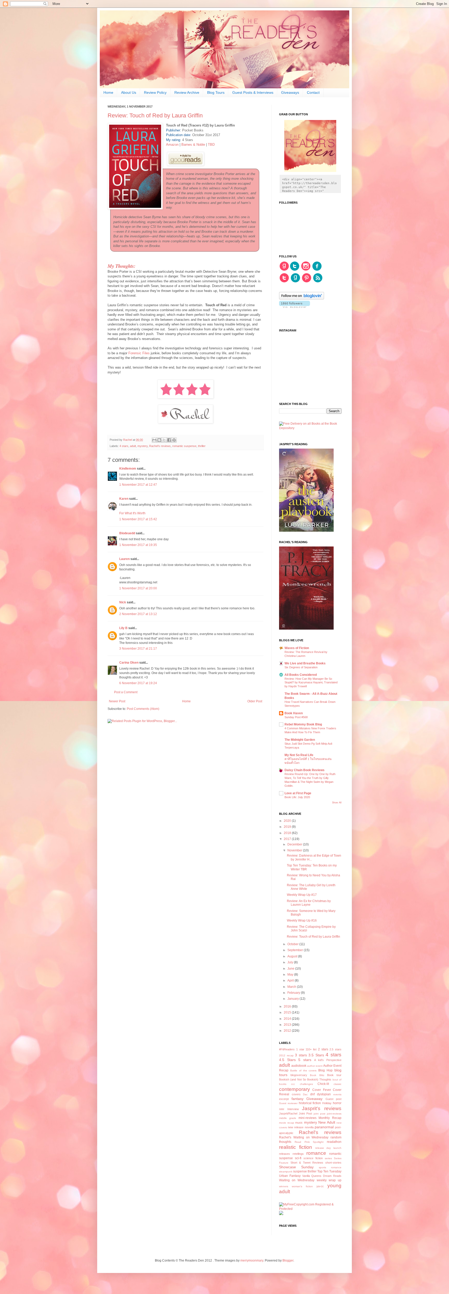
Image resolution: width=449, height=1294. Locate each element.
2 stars (323, 1049)
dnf (312, 1094)
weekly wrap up (329, 1180)
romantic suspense (184, 446)
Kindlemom (127, 468)
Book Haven (294, 713)
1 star (300, 1049)
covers (296, 1094)
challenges (306, 1084)
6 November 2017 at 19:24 (138, 683)
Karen (123, 499)
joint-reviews (334, 1113)
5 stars (304, 1060)
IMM (281, 1109)
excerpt (284, 1098)
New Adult (326, 1122)
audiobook (298, 1066)
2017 (288, 839)
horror (337, 1103)
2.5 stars (335, 1049)
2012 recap (286, 1055)
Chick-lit (323, 1084)
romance (316, 1153)
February (294, 993)
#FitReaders (287, 1049)
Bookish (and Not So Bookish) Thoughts (305, 1079)
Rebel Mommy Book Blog (303, 724)
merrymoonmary (251, 1260)
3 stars (301, 1055)
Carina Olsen (128, 662)
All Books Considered (301, 675)
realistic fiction (295, 1147)
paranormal (324, 1127)
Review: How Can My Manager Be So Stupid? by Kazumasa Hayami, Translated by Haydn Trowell (311, 682)
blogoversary (298, 1075)
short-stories (333, 1162)
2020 (288, 821)
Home (108, 92)
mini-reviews (307, 1118)
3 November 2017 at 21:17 (138, 648)
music (299, 1122)
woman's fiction (302, 1186)
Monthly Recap (330, 1118)
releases (284, 1153)
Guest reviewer (288, 1103)
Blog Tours (215, 92)
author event (314, 1065)
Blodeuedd (127, 533)
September (295, 950)
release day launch (328, 1147)
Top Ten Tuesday (329, 1171)
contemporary (294, 1089)
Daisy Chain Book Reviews (305, 770)
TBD (211, 144)
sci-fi (298, 1158)
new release (295, 1127)
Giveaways (290, 92)
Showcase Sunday (296, 1167)
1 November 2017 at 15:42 (138, 519)
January (293, 998)
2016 (288, 1006)
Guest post (334, 1098)
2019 (288, 827)
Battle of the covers (303, 1070)
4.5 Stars (287, 1060)
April (291, 980)
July (290, 962)
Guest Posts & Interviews (252, 92)
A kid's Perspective (327, 1060)
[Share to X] (164, 440)
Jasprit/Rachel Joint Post (295, 1113)
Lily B (123, 628)
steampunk (285, 1171)
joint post (319, 1113)
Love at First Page (298, 793)
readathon (334, 1142)
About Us (128, 92)
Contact (313, 92)
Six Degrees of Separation (301, 667)
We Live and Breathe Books (305, 663)
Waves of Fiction (297, 648)
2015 (288, 1012)
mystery (142, 446)
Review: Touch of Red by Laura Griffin (313, 936)
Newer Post (117, 701)
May (290, 974)
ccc (293, 1084)
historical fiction (310, 1103)
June (291, 968)
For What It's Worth (132, 513)
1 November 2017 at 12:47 (138, 484)
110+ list (311, 1049)
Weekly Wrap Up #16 (302, 920)
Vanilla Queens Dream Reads (321, 1175)
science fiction (313, 1158)
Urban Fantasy (290, 1176)
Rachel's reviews (160, 446)
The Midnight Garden (300, 740)
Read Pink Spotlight (309, 1141)
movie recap (286, 1122)
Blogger (287, 1260)
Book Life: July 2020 (297, 797)
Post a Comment (125, 692)
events (337, 1094)
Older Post (254, 701)
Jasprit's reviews (321, 1108)
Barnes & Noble (193, 144)
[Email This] (154, 440)
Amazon (173, 144)
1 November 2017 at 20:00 (138, 588)
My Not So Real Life (299, 755)
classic (337, 1084)
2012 (288, 1030)
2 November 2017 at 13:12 (138, 614)
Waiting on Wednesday (296, 1180)
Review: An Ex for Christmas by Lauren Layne (309, 902)
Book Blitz (317, 1075)
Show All (336, 802)
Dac (305, 1094)
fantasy (297, 1099)
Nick (122, 602)
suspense (300, 1171)
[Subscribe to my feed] (318, 282)
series (328, 1158)
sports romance (330, 1167)
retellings (298, 1153)
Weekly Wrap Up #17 (302, 895)
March (292, 987)
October (293, 944)
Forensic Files (139, 353)
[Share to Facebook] (169, 440)
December (295, 844)
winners (283, 1186)
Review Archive (186, 92)
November (295, 850)
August (292, 956)
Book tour (334, 1075)
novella (309, 1127)
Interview (293, 1109)
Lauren (124, 559)
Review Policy (155, 92)
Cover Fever (321, 1090)
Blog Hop (325, 1070)
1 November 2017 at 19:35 (138, 545)
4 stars (124, 446)
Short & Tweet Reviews (306, 1162)
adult (133, 446)
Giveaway (314, 1099)
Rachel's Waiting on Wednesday (303, 1137)
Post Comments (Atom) (143, 709)
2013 (288, 1024)
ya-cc (320, 1186)
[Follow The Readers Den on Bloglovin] (301, 298)
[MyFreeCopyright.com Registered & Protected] (310, 1209)
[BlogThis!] (159, 440)
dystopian (324, 1094)
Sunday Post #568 (296, 717)
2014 (288, 1018)
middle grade (287, 1118)
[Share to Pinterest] (174, 440)
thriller (202, 446)
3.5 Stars (316, 1055)
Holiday (327, 1103)
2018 (288, 833)
